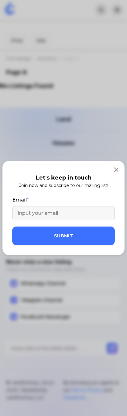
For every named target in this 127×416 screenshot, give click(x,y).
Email (19, 200)
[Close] (116, 169)
